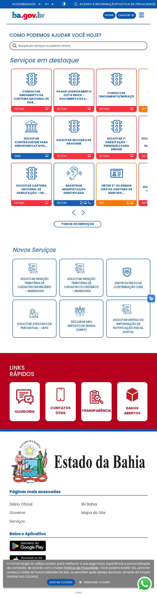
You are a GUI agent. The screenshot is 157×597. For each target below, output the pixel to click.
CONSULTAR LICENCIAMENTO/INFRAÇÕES (116, 95)
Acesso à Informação (95, 4)
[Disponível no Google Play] (28, 545)
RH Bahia (89, 504)
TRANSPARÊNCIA (96, 410)
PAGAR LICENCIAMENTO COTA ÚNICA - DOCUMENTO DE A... (73, 95)
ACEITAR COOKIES (61, 582)
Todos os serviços (77, 224)
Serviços (17, 521)
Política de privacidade (136, 4)
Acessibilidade (24, 4)
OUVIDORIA (25, 411)
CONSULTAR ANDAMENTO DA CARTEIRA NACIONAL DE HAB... (31, 97)
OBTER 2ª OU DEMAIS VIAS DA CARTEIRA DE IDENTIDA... (116, 189)
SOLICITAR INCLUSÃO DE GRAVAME (73, 142)
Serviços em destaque (44, 60)
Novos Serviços (34, 250)
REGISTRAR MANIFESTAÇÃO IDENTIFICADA (74, 189)
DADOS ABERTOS (132, 410)
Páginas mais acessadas (35, 491)
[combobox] (78, 46)
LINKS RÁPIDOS (22, 371)
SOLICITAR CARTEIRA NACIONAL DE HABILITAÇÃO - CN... (31, 189)
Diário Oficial (21, 504)
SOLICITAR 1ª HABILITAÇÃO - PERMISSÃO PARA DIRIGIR (116, 144)
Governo (17, 512)
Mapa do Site (93, 512)
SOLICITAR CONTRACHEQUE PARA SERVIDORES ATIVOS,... (31, 142)
